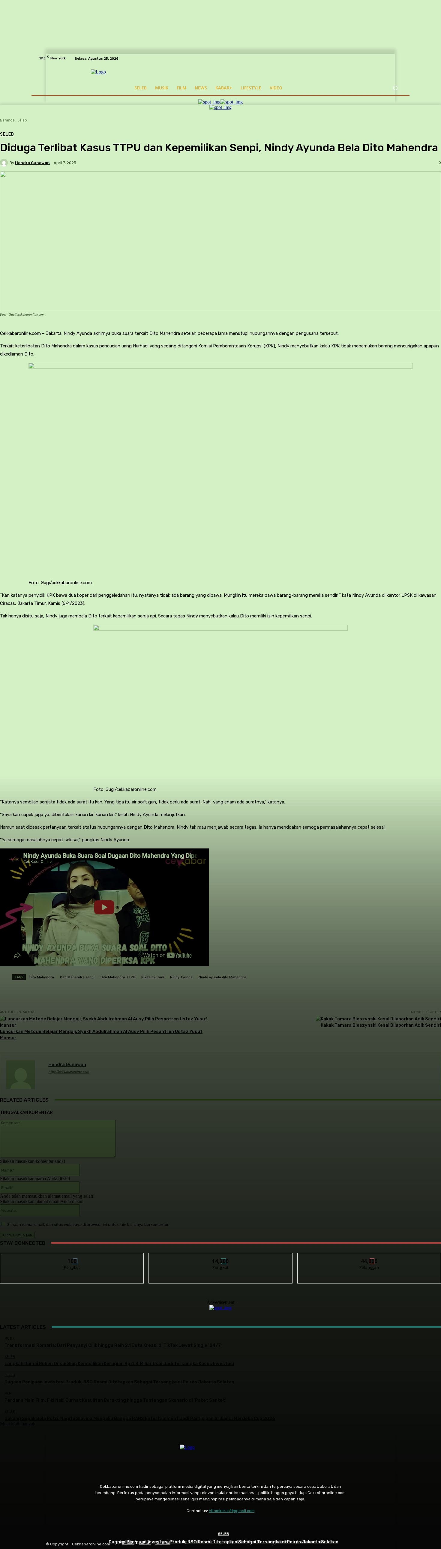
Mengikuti (72, 1257)
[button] (395, 88)
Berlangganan (369, 1257)
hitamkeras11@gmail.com (232, 1510)
